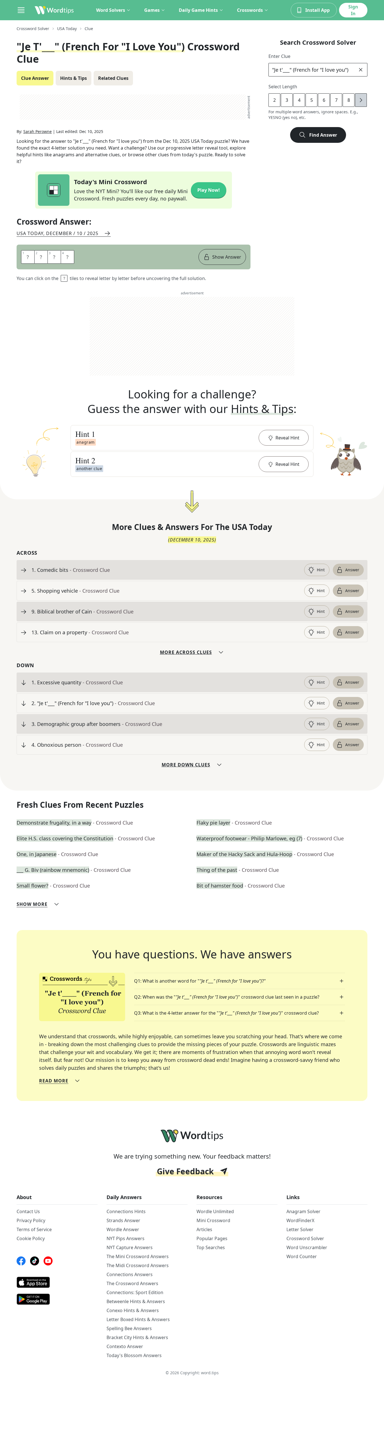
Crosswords (250, 10)
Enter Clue (279, 56)
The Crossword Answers (132, 1283)
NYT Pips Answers (125, 1238)
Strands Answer (123, 1220)
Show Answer (226, 257)
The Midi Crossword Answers (138, 1265)
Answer (352, 569)
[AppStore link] (57, 1282)
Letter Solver (299, 1229)
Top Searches (210, 1247)
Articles (204, 1229)
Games (152, 10)
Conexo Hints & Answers (133, 1310)
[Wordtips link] (54, 10)
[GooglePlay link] (57, 1299)
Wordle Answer (123, 1229)
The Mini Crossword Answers (138, 1256)
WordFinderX (300, 1220)
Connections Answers (130, 1274)
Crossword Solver (33, 28)
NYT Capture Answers (130, 1247)
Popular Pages (211, 1238)
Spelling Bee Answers (129, 1328)
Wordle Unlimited (215, 1211)
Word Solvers (110, 10)
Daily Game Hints (198, 10)
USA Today (67, 28)
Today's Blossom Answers (134, 1355)
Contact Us (28, 1211)
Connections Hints (126, 1211)
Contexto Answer (125, 1346)
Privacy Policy (31, 1220)
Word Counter (301, 1256)
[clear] (360, 69)
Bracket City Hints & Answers (137, 1337)
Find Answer (323, 135)
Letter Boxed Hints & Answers (138, 1319)
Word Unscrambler (306, 1247)
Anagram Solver (303, 1211)
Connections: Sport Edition (135, 1292)
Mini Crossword (213, 1220)
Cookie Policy (31, 1238)
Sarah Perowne (37, 131)
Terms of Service (34, 1229)
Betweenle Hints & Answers (136, 1301)
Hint (321, 569)
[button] (192, 437)
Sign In (353, 10)
